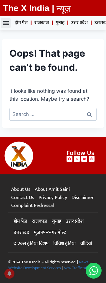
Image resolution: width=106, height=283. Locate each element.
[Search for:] (53, 114)
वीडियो (86, 244)
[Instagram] (92, 159)
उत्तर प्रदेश (79, 23)
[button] (6, 23)
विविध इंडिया (64, 244)
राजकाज (41, 23)
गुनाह (60, 23)
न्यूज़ (64, 9)
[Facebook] (69, 159)
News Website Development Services (48, 265)
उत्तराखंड (21, 232)
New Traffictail (76, 268)
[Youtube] (84, 159)
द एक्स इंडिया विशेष (31, 244)
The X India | (28, 8)
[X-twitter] (77, 159)
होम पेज (21, 23)
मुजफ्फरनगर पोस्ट (50, 232)
